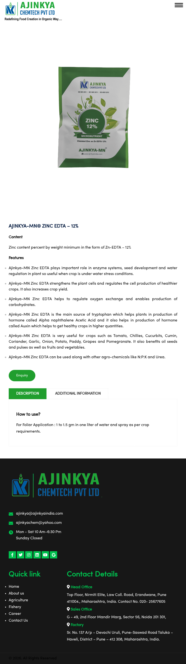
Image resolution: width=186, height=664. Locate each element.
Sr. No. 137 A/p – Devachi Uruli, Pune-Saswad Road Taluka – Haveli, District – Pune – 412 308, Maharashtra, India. (120, 636)
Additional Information (78, 393)
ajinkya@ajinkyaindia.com (39, 514)
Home (14, 587)
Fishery (15, 607)
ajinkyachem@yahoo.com (39, 523)
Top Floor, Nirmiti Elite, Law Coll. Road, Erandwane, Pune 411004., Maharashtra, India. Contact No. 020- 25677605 (116, 598)
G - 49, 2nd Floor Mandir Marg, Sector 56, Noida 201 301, (116, 617)
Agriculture (18, 600)
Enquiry (22, 375)
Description (27, 393)
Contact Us (18, 621)
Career (15, 614)
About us (16, 593)
